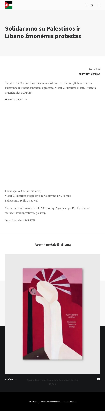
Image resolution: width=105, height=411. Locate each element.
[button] (98, 5)
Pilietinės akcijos (89, 74)
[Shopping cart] (90, 5)
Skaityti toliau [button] (14, 99)
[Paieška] (85, 5)
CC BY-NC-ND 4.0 (68, 402)
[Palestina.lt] (8, 5)
